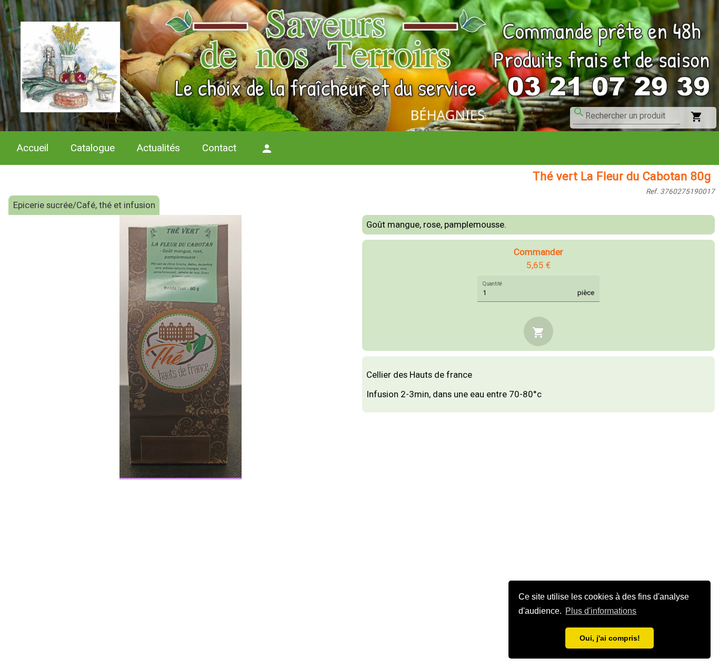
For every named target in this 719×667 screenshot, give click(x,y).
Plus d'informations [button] (600, 610)
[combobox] (632, 116)
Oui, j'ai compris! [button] (610, 638)
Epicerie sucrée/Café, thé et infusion (84, 205)
